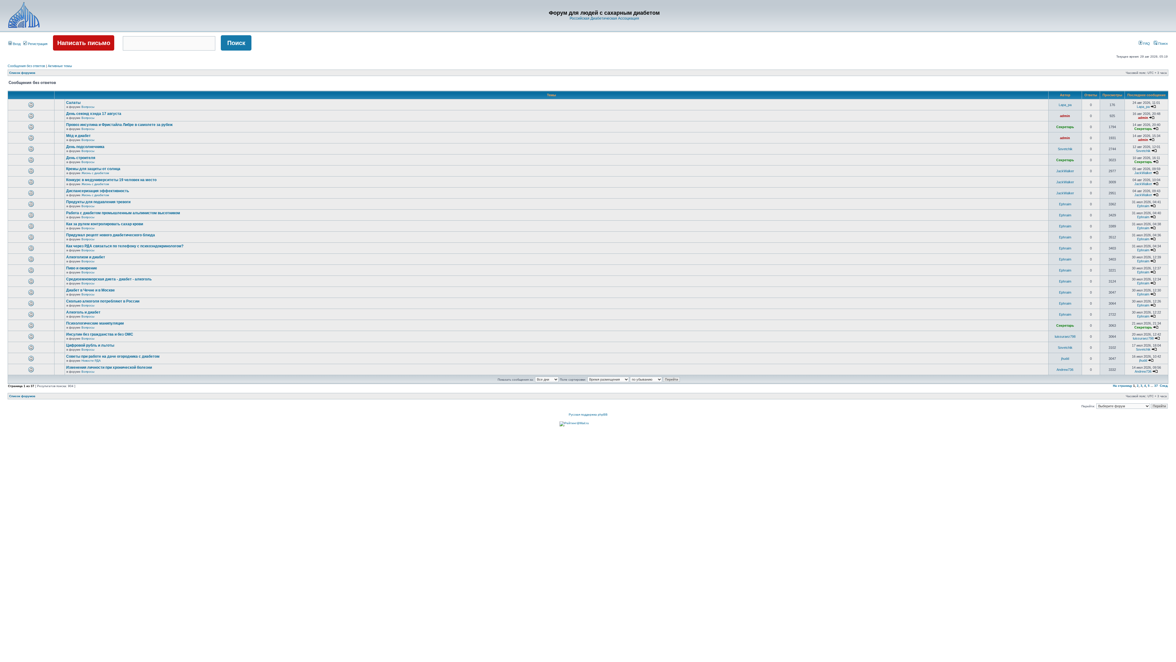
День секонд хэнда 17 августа (93, 114)
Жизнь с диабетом (95, 173)
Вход (16, 44)
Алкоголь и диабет (83, 312)
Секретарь (1065, 127)
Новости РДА (91, 360)
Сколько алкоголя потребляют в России (102, 301)
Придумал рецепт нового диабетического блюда (110, 235)
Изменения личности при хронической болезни (109, 367)
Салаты (73, 103)
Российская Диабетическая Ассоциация (604, 18)
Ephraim (1065, 204)
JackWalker (1065, 171)
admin (1065, 116)
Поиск (1162, 43)
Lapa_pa (1065, 105)
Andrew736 (1065, 369)
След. (1164, 385)
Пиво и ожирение (81, 268)
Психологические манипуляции (95, 323)
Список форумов (22, 72)
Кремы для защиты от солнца (93, 169)
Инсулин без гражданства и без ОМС (99, 334)
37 (1156, 385)
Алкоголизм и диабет (85, 257)
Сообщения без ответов (26, 66)
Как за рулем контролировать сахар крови (104, 224)
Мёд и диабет (78, 136)
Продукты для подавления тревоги (98, 202)
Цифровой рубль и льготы (90, 345)
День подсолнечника (85, 147)
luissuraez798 (1065, 336)
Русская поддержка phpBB (588, 414)
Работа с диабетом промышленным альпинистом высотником (123, 213)
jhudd (1065, 358)
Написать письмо (83, 43)
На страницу (1122, 385)
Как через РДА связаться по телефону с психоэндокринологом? (124, 246)
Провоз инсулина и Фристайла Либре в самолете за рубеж (119, 125)
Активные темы (60, 66)
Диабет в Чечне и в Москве (90, 290)
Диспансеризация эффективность (97, 191)
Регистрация (37, 44)
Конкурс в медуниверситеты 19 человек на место (111, 180)
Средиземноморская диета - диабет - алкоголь (109, 279)
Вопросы (87, 106)
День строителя (80, 158)
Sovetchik (1065, 149)
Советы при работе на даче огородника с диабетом (113, 356)
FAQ (1146, 43)
